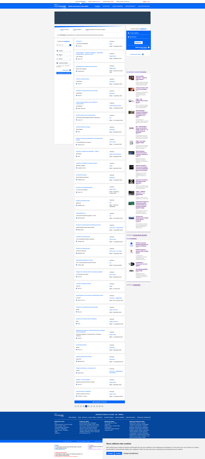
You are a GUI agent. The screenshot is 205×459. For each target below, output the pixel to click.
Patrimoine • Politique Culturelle (112, 428)
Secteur (60, 59)
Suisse (92, 431)
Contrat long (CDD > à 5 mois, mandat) (63, 424)
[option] (138, 261)
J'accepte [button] (110, 453)
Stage (56, 431)
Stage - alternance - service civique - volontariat (90, 417)
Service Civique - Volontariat (61, 430)
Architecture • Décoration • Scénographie (139, 424)
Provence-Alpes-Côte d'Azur (86, 430)
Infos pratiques (130, 6)
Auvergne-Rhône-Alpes (84, 423)
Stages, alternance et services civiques (95, 29)
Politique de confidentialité (144, 417)
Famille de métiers (63, 63)
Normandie (89, 427)
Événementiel (108, 427)
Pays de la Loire (93, 428)
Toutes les (137, 235)
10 (99, 406)
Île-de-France (83, 427)
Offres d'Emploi (72, 417)
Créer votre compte (141, 47)
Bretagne (89, 424)
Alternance (57, 433)
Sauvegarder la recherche (100, 402)
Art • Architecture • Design (111, 423)
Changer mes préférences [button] (131, 453)
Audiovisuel (107, 424)
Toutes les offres (64, 29)
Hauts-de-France (95, 426)
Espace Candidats (119, 417)
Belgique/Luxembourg (85, 431)
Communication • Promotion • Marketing (63, 66)
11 (102, 406)
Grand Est (88, 426)
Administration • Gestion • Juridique (137, 423)
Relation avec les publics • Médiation (138, 436)
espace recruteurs (144, 6)
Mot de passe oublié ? (135, 54)
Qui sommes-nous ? (67, 441)
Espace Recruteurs (130, 417)
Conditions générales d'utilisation (83, 441)
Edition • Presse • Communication (112, 426)
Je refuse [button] (118, 453)
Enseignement (133, 433)
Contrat (60, 50)
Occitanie (86, 428)
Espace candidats (118, 6)
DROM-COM (97, 430)
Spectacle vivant (109, 430)
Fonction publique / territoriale (62, 427)
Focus (132, 239)
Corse (83, 426)
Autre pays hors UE (85, 433)
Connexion (138, 42)
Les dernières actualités (136, 72)
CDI (56, 423)
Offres (98, 6)
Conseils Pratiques (108, 417)
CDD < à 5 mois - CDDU (60, 426)
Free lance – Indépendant (61, 428)
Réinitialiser (66, 70)
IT (149, 1)
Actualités (106, 6)
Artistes (131, 426)
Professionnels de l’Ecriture (143, 434)
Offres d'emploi (77, 29)
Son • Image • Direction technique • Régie (139, 436)
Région (60, 55)
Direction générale (143, 431)
